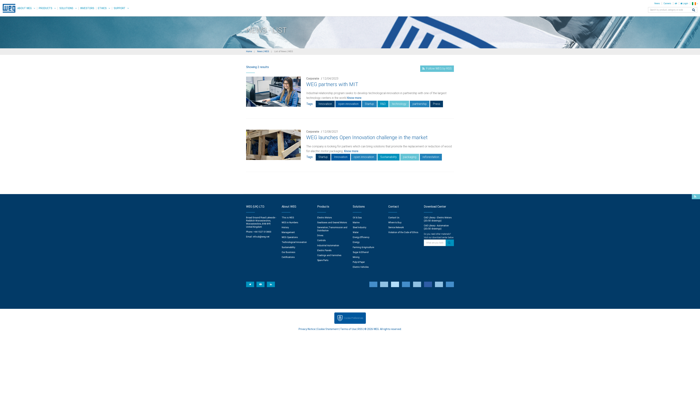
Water (356, 232)
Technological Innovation (294, 242)
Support (119, 8)
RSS (360, 329)
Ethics (102, 8)
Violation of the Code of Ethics (403, 232)
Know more (354, 98)
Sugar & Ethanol (361, 252)
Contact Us (393, 217)
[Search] (693, 10)
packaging (409, 157)
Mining (356, 257)
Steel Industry (359, 227)
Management (288, 232)
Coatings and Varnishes (329, 255)
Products (45, 8)
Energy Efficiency (361, 237)
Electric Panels (324, 250)
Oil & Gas (357, 217)
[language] (695, 3)
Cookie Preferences (353, 318)
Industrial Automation (328, 245)
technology (399, 104)
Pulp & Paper (359, 262)
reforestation (431, 157)
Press (436, 104)
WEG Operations (290, 237)
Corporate (312, 78)
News (657, 3)
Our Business (288, 252)
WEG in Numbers (290, 222)
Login (685, 3)
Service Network (396, 227)
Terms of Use (348, 329)
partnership (420, 104)
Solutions (66, 8)
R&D (383, 104)
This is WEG (288, 217)
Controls (321, 240)
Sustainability (388, 157)
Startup (369, 104)
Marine (356, 222)
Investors (87, 8)
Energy (356, 242)
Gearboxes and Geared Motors (332, 222)
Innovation (325, 104)
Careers (667, 3)
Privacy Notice (307, 329)
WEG (7, 8)
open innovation (348, 104)
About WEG (24, 8)
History (285, 227)
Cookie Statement (328, 329)
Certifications (288, 257)
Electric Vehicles (361, 267)
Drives (320, 235)
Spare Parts (322, 260)
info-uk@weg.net (261, 236)
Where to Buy (394, 222)
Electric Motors (324, 217)
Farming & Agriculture (363, 247)
